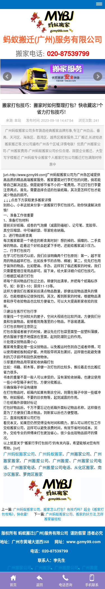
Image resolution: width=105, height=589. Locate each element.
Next (97, 76)
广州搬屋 (61, 461)
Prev (7, 76)
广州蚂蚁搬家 (50, 454)
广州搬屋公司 (36, 461)
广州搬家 (43, 567)
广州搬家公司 (78, 454)
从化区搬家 (84, 468)
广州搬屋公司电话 (54, 468)
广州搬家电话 (23, 468)
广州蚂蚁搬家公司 (19, 454)
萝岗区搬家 (33, 474)
